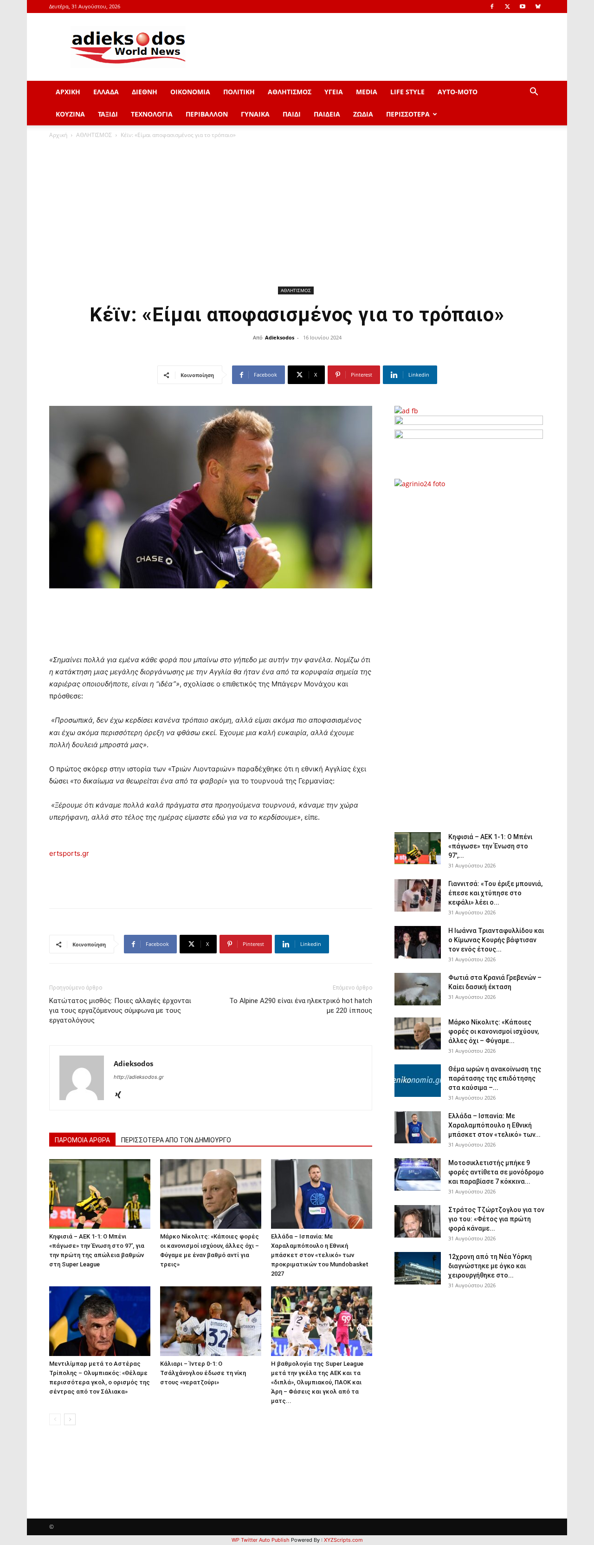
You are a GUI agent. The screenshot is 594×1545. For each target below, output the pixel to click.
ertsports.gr (69, 853)
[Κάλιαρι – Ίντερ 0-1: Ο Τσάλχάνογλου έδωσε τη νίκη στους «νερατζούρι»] (210, 1321)
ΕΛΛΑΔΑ (106, 91)
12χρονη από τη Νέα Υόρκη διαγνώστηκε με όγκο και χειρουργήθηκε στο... (490, 1266)
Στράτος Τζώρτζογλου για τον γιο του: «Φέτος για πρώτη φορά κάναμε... (496, 1219)
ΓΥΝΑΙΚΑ (255, 114)
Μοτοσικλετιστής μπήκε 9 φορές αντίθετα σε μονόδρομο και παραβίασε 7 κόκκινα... (496, 1172)
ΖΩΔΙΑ (363, 114)
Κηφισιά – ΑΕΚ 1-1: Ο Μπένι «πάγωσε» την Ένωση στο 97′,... (490, 846)
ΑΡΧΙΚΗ (68, 91)
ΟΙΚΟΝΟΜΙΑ (190, 91)
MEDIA (366, 91)
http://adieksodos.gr (139, 1077)
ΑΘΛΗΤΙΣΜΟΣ (289, 91)
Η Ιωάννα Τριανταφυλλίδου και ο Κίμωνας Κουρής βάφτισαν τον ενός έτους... (496, 940)
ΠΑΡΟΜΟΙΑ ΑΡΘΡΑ (82, 1140)
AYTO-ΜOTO (458, 91)
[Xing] (121, 1095)
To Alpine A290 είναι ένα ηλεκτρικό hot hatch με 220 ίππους (300, 1006)
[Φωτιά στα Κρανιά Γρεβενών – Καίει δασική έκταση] (417, 989)
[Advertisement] (297, 214)
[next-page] (70, 1419)
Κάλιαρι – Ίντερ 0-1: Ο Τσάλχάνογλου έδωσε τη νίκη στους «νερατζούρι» (203, 1373)
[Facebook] (492, 6)
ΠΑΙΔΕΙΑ (327, 114)
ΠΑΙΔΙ (292, 114)
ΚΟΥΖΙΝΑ (70, 114)
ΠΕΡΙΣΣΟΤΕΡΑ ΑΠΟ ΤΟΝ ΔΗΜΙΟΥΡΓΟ (176, 1140)
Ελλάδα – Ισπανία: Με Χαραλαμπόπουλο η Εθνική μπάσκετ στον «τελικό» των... (494, 1125)
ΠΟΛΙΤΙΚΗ (239, 91)
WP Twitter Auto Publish (261, 1540)
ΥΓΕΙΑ (333, 91)
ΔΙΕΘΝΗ (144, 91)
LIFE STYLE (407, 91)
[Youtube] (522, 6)
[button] (534, 92)
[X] (507, 6)
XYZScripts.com (343, 1540)
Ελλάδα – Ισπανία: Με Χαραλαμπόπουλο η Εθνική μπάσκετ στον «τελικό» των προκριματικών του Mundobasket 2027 (319, 1255)
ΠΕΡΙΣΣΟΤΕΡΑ (408, 114)
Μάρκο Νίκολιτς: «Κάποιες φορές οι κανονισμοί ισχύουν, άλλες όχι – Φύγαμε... (493, 1031)
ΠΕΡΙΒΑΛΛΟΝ (207, 114)
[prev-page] (55, 1419)
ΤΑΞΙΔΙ (108, 114)
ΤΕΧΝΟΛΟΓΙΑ (152, 114)
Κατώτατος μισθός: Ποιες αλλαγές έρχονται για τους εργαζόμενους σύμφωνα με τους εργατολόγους (120, 1010)
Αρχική (58, 135)
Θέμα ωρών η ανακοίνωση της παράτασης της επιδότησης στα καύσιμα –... (494, 1078)
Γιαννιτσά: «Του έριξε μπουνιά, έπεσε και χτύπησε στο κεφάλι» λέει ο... (495, 893)
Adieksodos (279, 337)
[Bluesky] (538, 6)
